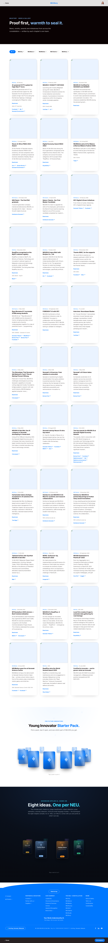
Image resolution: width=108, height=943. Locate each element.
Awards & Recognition (51, 908)
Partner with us (30, 901)
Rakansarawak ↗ (78, 462)
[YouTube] (102, 928)
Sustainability (89, 905)
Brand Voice (49, 910)
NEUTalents (54, 51)
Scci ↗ (14, 165)
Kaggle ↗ (83, 576)
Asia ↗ (51, 448)
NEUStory (65, 51)
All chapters (99, 940)
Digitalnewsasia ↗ (78, 458)
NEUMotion (42, 51)
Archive (48, 905)
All (12, 51)
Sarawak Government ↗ (18, 111)
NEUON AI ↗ (27, 335)
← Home (6, 940)
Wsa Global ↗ (46, 692)
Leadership (49, 898)
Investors (28, 898)
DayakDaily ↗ (46, 165)
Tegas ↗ (75, 160)
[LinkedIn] (98, 928)
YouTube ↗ (46, 109)
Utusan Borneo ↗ (21, 165)
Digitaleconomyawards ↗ (80, 460)
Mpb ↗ (14, 579)
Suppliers (28, 903)
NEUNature (31, 51)
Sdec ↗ (83, 274)
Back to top (54, 891)
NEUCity (21, 51)
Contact (8, 896)
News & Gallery (90, 898)
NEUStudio (68, 913)
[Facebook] (95, 928)
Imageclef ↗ (46, 579)
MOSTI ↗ (45, 448)
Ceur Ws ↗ (76, 576)
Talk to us (88, 901)
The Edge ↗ (15, 520)
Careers (8, 899)
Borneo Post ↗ (16, 337)
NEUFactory (69, 905)
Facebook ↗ (15, 109)
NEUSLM (68, 908)
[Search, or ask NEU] (103, 3)
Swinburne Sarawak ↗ (18, 214)
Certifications (89, 903)
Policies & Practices (51, 903)
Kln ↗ (44, 276)
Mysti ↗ (14, 278)
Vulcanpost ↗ (16, 398)
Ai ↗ (51, 109)
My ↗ (21, 109)
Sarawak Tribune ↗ (78, 208)
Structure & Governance (52, 901)
